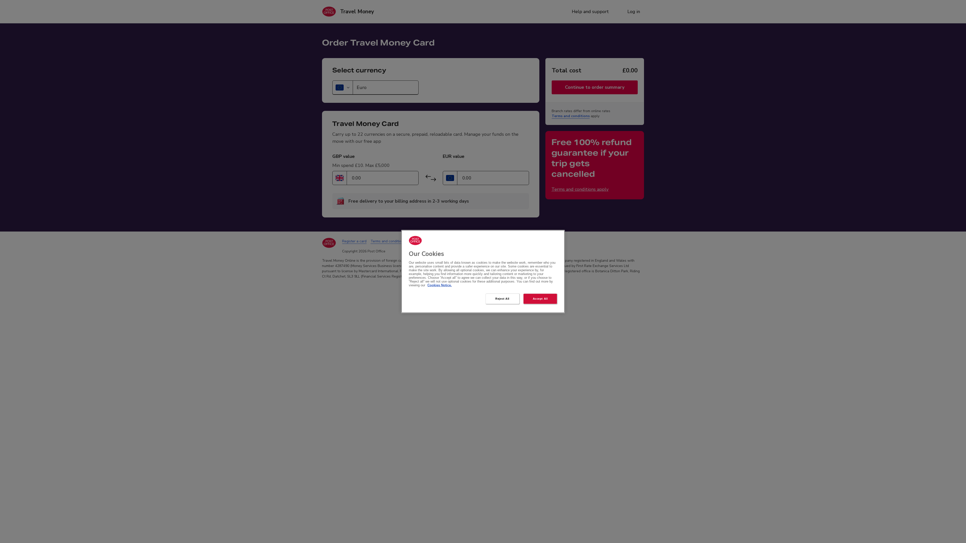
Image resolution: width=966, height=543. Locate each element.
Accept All (540, 298)
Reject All (502, 298)
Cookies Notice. (439, 285)
